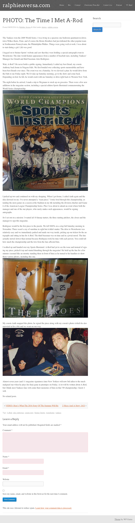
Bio (69, 5)
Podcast (119, 5)
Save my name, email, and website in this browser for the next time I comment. (35, 493)
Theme (117, 519)
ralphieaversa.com (26, 5)
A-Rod (9, 412)
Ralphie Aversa (25, 27)
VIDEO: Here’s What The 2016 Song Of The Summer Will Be (32, 405)
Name (6, 456)
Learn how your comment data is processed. (53, 507)
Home (62, 5)
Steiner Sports (39, 412)
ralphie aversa (53, 27)
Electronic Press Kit (92, 5)
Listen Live (108, 5)
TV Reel (129, 5)
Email (6, 467)
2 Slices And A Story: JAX (73, 405)
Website (6, 479)
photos (44, 27)
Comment (7, 430)
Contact (78, 5)
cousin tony (29, 412)
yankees (58, 412)
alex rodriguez (18, 412)
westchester (50, 412)
